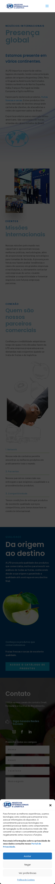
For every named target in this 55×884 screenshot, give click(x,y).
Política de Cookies (26, 879)
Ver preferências (27, 872)
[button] (50, 805)
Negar (27, 864)
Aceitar (27, 856)
